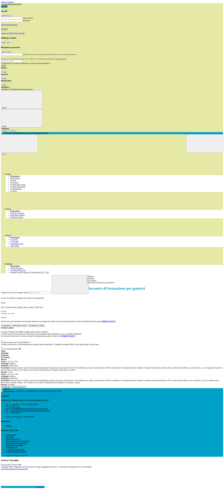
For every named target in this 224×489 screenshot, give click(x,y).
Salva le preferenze (19, 387)
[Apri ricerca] (204, 143)
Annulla (4, 131)
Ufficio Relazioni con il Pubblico (18, 441)
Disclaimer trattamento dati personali (14, 469)
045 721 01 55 (14, 407)
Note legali (10, 437)
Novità (91, 278)
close (3, 154)
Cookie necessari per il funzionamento (15, 342)
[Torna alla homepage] (112, 133)
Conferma (12, 131)
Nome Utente (28, 18)
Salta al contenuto (7, 2)
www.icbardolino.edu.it (10, 349)
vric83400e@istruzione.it (29, 409)
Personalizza (6, 325)
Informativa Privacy (13, 439)
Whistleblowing (11, 447)
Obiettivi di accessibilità (14, 445)
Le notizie (92, 280)
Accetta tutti (36, 325)
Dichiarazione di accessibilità (16, 443)
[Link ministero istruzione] (11, 4)
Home (91, 276)
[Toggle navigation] (19, 143)
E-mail (25, 54)
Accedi (4, 6)
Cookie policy (11, 435)
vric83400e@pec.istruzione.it (30, 411)
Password (26, 21)
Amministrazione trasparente (16, 452)
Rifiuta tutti (20, 325)
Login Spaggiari (61, 59)
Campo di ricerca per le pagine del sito (15, 292)
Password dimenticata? (9, 25)
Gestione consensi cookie (15, 450)
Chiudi (4, 72)
